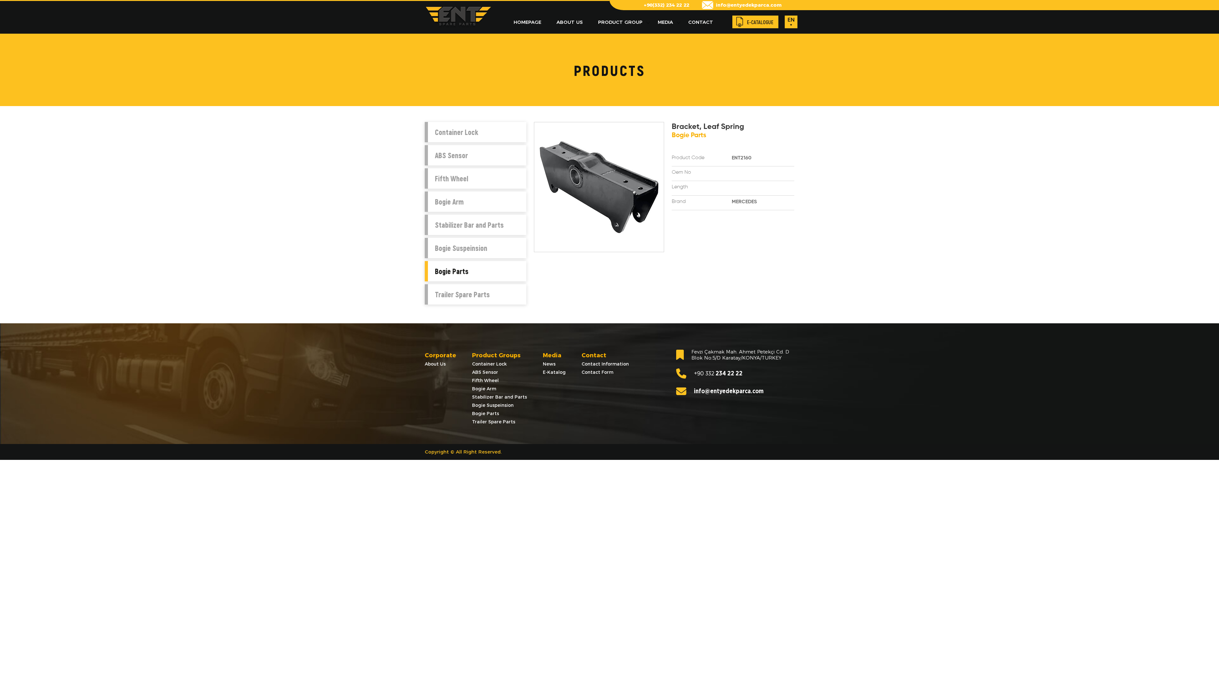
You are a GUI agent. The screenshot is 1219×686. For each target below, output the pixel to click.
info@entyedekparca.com (749, 5)
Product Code (688, 157)
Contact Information (605, 364)
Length (680, 187)
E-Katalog (554, 372)
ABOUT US (569, 22)
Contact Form (597, 372)
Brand (679, 201)
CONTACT (700, 22)
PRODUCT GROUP (620, 22)
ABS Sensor (451, 155)
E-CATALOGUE (760, 22)
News (549, 364)
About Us (435, 364)
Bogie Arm (449, 201)
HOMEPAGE (527, 22)
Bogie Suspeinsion (461, 248)
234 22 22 (718, 374)
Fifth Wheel (451, 178)
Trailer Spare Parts (462, 294)
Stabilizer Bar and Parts (469, 224)
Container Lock (456, 132)
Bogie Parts (452, 271)
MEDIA (665, 22)
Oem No (681, 172)
